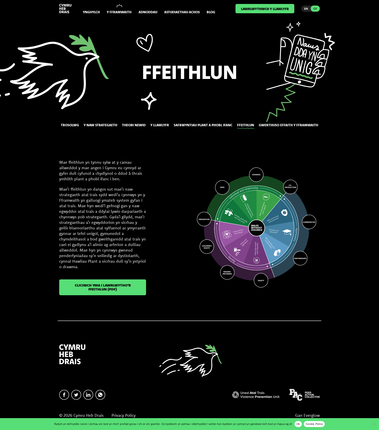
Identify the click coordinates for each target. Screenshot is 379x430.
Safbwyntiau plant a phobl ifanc (203, 125)
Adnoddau (148, 12)
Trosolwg (70, 125)
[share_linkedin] (88, 395)
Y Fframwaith (119, 12)
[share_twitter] (76, 395)
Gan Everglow (307, 415)
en (306, 8)
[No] (374, 424)
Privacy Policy (124, 415)
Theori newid (134, 125)
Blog (211, 12)
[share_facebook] (64, 395)
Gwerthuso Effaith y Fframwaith (288, 125)
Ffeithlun (245, 125)
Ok (298, 423)
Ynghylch (91, 12)
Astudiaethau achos (182, 12)
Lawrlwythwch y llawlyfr (265, 9)
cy (315, 8)
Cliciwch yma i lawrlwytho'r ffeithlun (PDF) (103, 287)
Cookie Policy (314, 423)
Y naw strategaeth (100, 125)
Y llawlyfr (159, 125)
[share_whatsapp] (100, 395)
